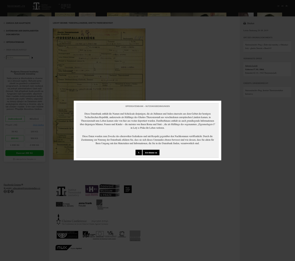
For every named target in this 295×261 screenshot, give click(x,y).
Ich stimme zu (151, 152)
